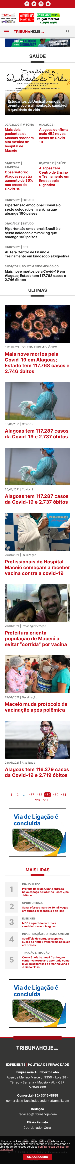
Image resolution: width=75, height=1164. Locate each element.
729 (45, 800)
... (24, 795)
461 (63, 795)
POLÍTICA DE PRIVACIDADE (48, 1065)
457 (31, 795)
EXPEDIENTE (15, 1065)
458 (39, 795)
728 (37, 800)
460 (55, 795)
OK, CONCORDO (37, 1156)
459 (47, 795)
